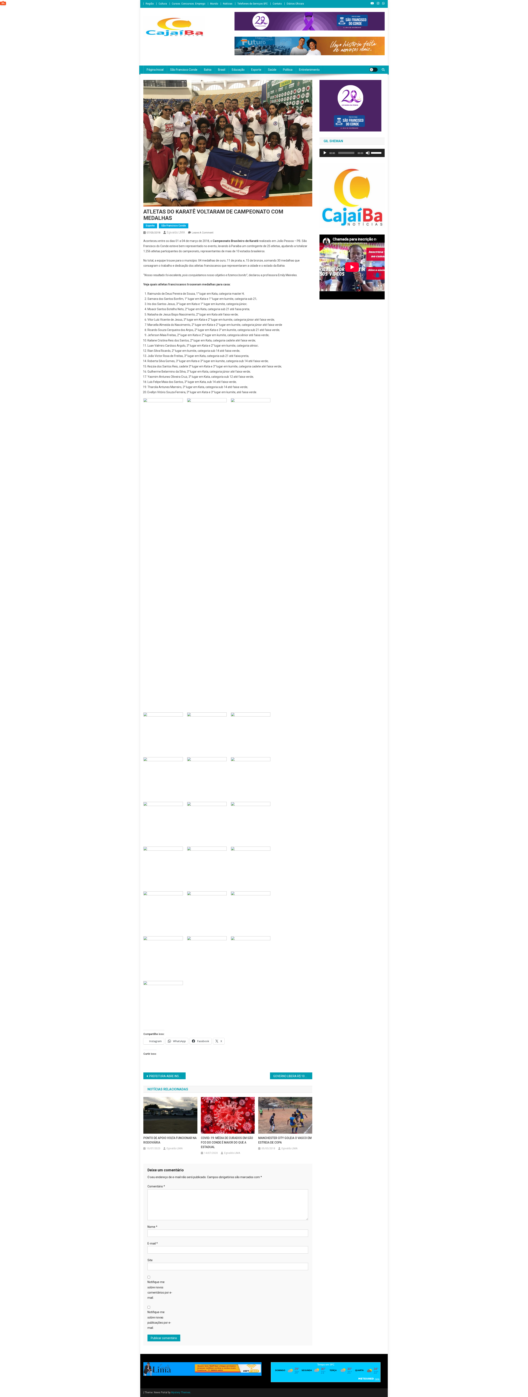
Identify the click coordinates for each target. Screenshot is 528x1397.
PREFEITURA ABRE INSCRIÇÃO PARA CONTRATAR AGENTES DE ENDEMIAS (167, 1076)
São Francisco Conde (183, 69)
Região (150, 3)
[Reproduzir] (325, 153)
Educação (238, 69)
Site (150, 1260)
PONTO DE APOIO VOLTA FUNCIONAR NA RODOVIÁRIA (170, 1140)
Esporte (256, 69)
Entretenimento (309, 69)
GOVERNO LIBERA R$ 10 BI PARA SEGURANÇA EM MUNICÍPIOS (292, 1076)
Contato (277, 3)
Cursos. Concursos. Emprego (188, 3)
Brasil (221, 69)
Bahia (207, 69)
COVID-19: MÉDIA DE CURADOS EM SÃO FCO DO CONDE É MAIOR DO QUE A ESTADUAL (227, 1142)
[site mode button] (373, 70)
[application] (352, 153)
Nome (152, 1226)
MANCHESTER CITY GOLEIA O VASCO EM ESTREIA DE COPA (285, 1140)
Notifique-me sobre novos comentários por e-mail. (159, 1289)
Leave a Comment (202, 232)
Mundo (214, 3)
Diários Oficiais (295, 3)
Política (287, 69)
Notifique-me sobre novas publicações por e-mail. (159, 1319)
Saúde (272, 69)
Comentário (156, 1186)
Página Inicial (155, 69)
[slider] (377, 152)
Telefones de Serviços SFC (252, 3)
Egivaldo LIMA (176, 232)
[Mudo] (368, 153)
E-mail (152, 1243)
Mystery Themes (180, 1392)
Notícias (227, 3)
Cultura (163, 3)
